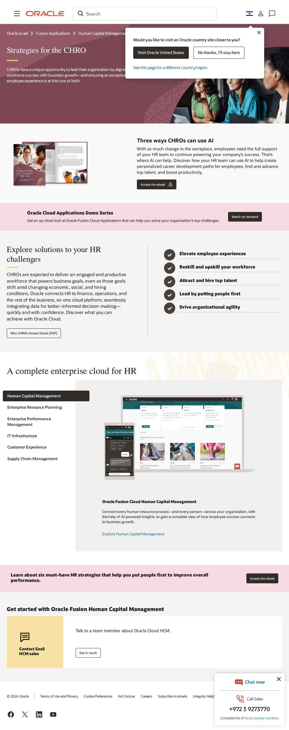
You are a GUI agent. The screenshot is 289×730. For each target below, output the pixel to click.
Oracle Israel (17, 33)
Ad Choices (126, 696)
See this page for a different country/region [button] (170, 67)
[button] (17, 13)
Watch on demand (245, 217)
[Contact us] (272, 13)
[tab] (46, 396)
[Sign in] (260, 13)
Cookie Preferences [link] (98, 696)
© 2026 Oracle (18, 696)
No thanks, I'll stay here (219, 52)
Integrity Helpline (206, 696)
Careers (146, 696)
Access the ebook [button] (153, 184)
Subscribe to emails (172, 696)
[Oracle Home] (45, 13)
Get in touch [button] (88, 653)
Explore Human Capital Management (133, 534)
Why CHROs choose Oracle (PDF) (33, 333)
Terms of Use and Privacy (59, 696)
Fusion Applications (53, 33)
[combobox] (144, 13)
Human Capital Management (103, 33)
